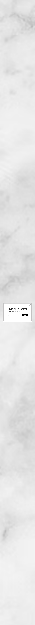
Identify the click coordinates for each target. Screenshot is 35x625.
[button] (30, 305)
